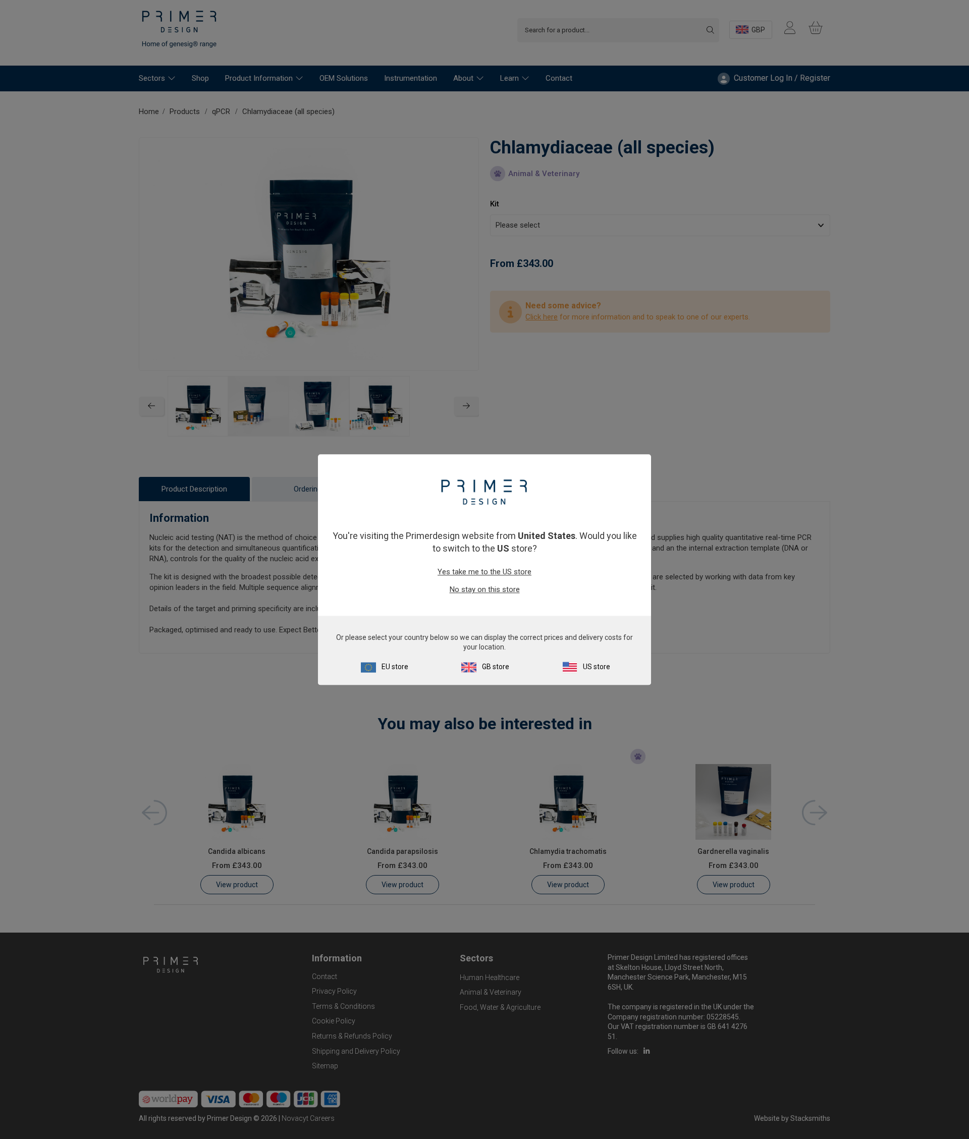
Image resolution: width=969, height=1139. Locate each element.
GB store (495, 667)
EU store (395, 667)
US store (596, 667)
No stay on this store (485, 589)
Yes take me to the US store (484, 572)
